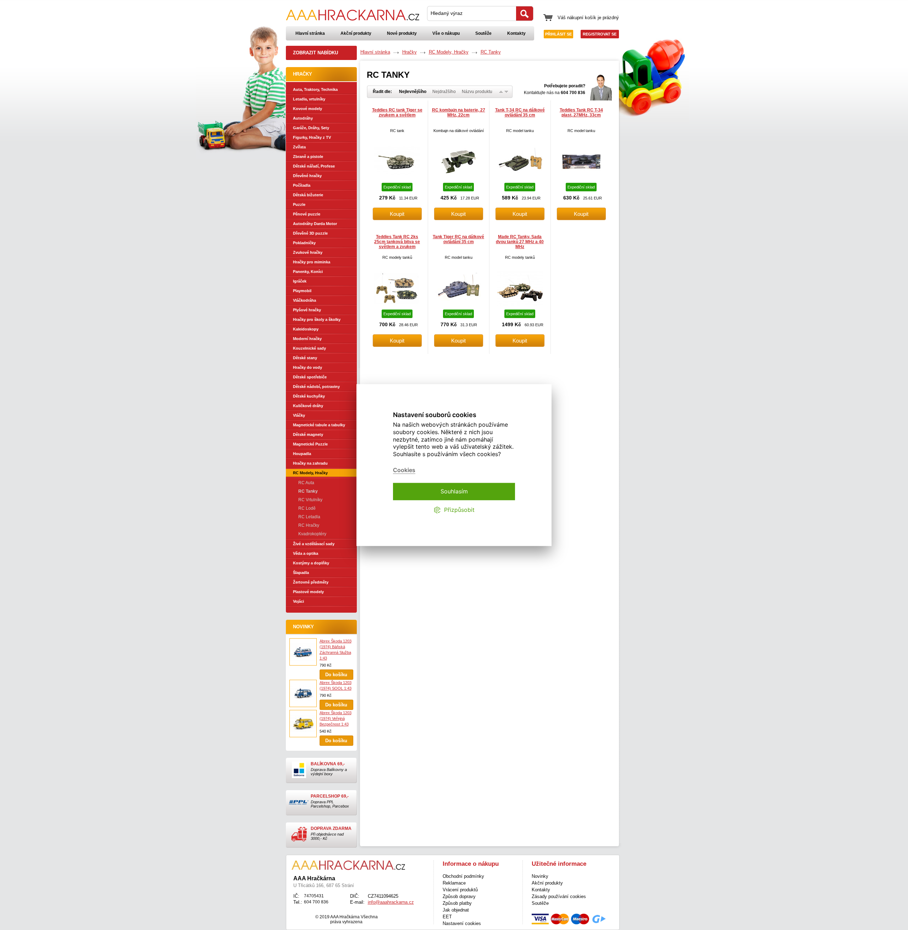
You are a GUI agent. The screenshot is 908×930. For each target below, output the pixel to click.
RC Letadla (309, 516)
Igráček (299, 281)
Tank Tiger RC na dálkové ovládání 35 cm (458, 239)
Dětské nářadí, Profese (314, 166)
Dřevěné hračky (307, 176)
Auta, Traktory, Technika (315, 89)
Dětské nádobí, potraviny (316, 386)
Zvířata (299, 147)
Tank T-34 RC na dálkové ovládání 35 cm (520, 112)
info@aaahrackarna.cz (391, 902)
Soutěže (483, 33)
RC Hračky (308, 525)
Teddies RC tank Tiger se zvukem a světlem (397, 112)
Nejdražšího (444, 91)
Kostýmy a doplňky (311, 563)
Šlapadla (301, 572)
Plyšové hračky (307, 310)
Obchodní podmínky (463, 876)
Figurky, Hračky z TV (312, 137)
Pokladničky (304, 243)
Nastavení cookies (462, 923)
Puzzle (299, 204)
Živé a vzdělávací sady (313, 544)
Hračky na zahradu (310, 463)
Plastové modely (308, 592)
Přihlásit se (558, 34)
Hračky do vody (307, 367)
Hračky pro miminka (311, 262)
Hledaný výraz (447, 13)
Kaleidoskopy (306, 329)
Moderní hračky (307, 339)
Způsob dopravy (459, 896)
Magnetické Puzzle (310, 444)
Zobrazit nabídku (315, 52)
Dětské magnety (308, 434)
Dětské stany (305, 358)
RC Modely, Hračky (310, 473)
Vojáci (298, 601)
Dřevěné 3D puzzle (310, 233)
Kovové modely (307, 108)
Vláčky (299, 415)
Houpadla (302, 454)
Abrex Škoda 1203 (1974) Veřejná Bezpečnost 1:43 (335, 718)
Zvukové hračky (307, 252)
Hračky (409, 52)
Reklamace (454, 883)
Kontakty (516, 33)
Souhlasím (454, 491)
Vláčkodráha (304, 300)
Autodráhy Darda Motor (315, 223)
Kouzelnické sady (309, 348)
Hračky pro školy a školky (316, 319)
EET (447, 916)
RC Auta (306, 482)
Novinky (303, 626)
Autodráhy (303, 118)
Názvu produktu (477, 91)
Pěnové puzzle (306, 214)
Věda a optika (305, 553)
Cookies (404, 470)
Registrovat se (599, 34)
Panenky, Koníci (308, 271)
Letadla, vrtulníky (309, 99)
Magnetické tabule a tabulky (319, 425)
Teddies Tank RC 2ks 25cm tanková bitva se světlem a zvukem (397, 241)
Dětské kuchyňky (309, 396)
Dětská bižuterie (308, 195)
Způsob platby (457, 903)
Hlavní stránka (310, 33)
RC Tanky (308, 491)
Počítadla (301, 185)
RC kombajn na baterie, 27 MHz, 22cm (458, 112)
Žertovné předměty (310, 582)
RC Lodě (307, 508)
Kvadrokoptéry (312, 533)
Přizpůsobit (459, 510)
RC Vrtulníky (310, 499)
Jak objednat (456, 910)
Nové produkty (402, 33)
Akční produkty (355, 33)
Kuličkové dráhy (308, 406)
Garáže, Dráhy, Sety (311, 128)
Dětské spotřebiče (310, 377)
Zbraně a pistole (308, 156)
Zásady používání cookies (559, 896)
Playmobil (302, 291)
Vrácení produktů (460, 889)
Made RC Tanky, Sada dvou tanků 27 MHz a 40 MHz (520, 241)
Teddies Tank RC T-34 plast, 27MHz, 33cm (581, 112)
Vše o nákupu (446, 33)
